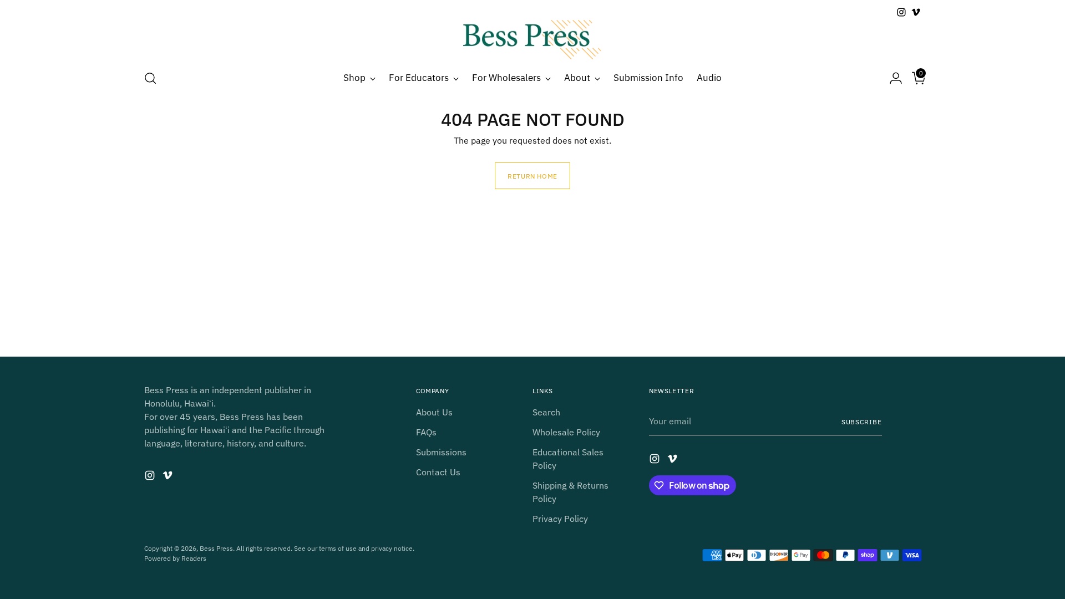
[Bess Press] (532, 39)
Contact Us (438, 472)
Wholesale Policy (566, 432)
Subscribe (861, 421)
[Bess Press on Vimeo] (916, 12)
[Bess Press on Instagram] (901, 12)
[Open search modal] (150, 78)
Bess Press (216, 548)
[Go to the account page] (891, 78)
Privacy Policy (560, 518)
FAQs (426, 432)
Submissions (441, 452)
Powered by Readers (175, 558)
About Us (434, 412)
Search (546, 412)
